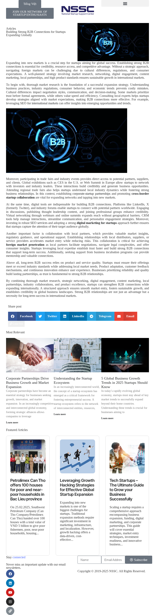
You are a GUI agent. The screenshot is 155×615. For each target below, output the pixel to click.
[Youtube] (10, 592)
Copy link (17, 323)
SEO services (38, 223)
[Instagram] (10, 601)
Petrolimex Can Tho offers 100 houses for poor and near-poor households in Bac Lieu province (27, 489)
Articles (11, 28)
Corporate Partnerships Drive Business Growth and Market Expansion (27, 382)
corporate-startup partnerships (91, 193)
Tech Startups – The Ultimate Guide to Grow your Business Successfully (127, 489)
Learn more (12, 422)
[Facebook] (10, 574)
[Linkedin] (10, 583)
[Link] (10, 611)
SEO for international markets (39, 103)
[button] (125, 3)
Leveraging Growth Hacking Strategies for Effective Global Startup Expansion (77, 487)
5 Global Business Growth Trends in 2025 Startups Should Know (124, 382)
